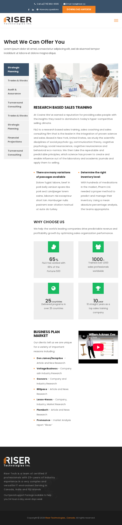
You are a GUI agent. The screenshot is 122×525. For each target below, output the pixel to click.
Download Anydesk (79, 9)
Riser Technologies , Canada (60, 517)
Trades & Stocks (18, 80)
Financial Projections (15, 139)
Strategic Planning (13, 69)
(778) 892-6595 (51, 4)
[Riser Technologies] (18, 21)
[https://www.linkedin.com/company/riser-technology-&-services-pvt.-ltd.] (33, 9)
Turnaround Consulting (15, 104)
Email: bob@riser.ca (75, 4)
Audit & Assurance (14, 91)
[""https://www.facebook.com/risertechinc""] (29, 9)
